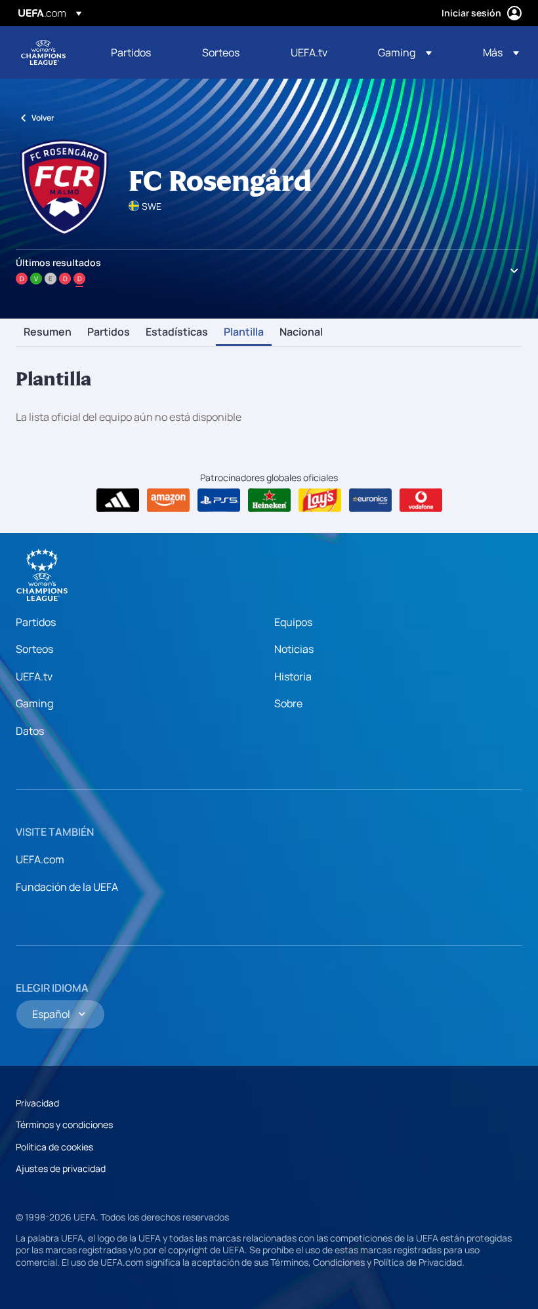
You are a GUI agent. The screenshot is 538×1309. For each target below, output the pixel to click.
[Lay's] (320, 500)
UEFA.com (40, 859)
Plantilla (244, 332)
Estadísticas (177, 332)
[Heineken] (269, 500)
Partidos (108, 332)
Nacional (301, 332)
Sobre (288, 703)
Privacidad (37, 1103)
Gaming (34, 703)
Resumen (48, 332)
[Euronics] (370, 500)
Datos (30, 731)
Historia (293, 676)
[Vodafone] (421, 500)
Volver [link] (42, 117)
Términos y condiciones (64, 1124)
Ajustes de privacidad (61, 1168)
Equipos (293, 622)
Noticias (294, 649)
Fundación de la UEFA (67, 887)
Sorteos (34, 649)
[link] (130, 52)
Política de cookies (54, 1147)
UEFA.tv (34, 676)
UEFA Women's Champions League (43, 52)
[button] (404, 52)
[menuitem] (140, 52)
